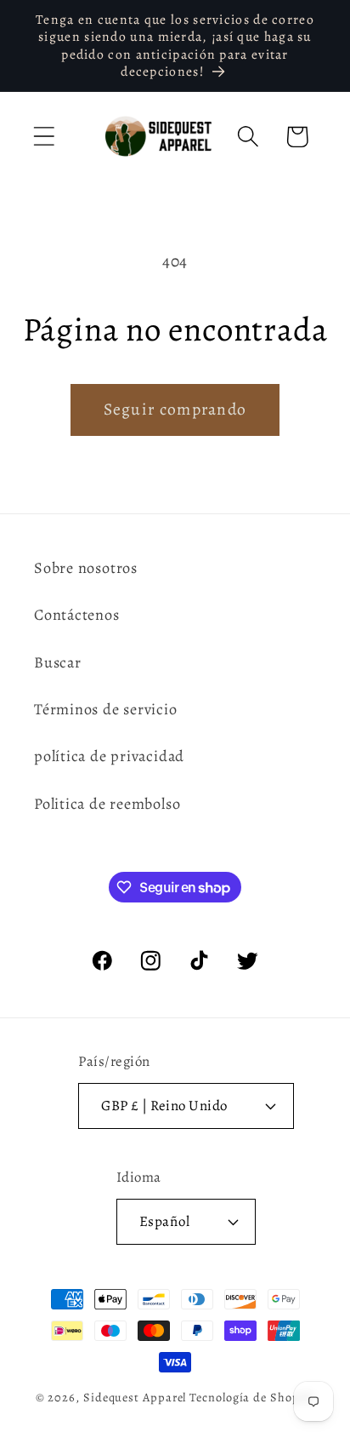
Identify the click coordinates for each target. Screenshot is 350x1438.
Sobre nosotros (86, 568)
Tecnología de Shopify (251, 1397)
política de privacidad (109, 756)
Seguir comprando (175, 409)
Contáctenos (77, 614)
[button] (44, 136)
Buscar (58, 662)
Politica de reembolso (107, 803)
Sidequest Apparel (134, 1397)
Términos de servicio (106, 709)
